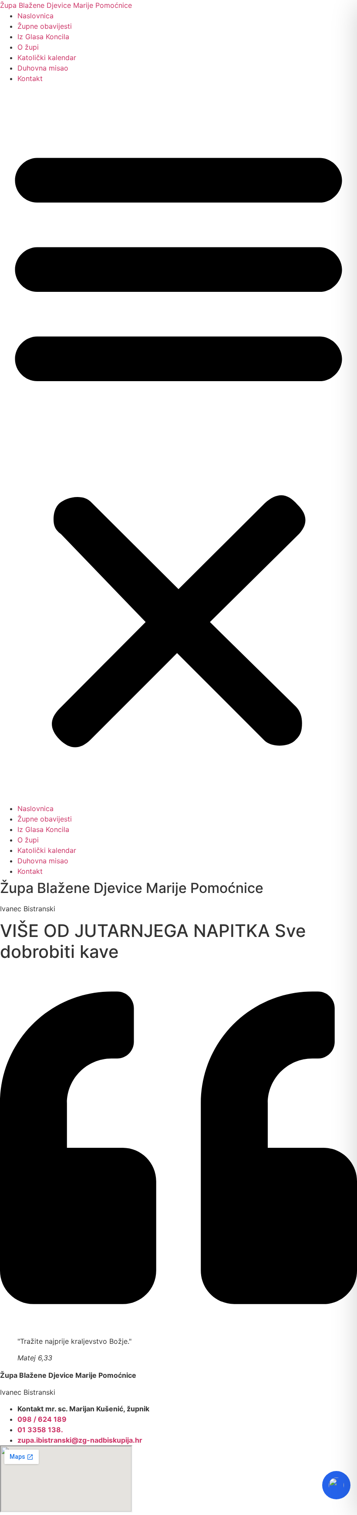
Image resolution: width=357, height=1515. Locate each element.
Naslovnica (35, 15)
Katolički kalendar (46, 57)
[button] (178, 443)
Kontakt (30, 78)
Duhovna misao (42, 68)
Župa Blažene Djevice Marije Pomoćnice (66, 5)
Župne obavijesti (44, 26)
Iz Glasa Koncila (43, 36)
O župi (28, 47)
